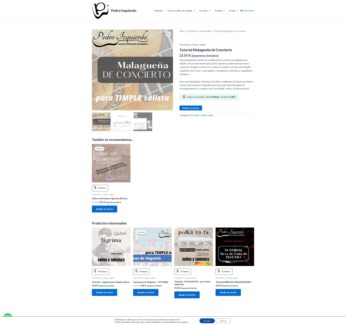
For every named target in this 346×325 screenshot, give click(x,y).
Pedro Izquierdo (123, 10)
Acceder (203, 10)
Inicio (182, 31)
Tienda (218, 10)
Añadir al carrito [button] (104, 209)
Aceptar (207, 321)
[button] (193, 10)
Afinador (158, 10)
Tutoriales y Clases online (199, 31)
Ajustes (223, 321)
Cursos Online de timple (179, 10)
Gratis (232, 10)
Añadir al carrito (190, 108)
